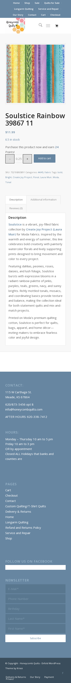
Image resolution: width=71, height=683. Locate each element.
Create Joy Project (22, 177)
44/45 (40, 172)
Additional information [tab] (44, 199)
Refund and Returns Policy (23, 528)
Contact (32, 14)
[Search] (38, 26)
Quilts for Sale (52, 2)
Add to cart (44, 158)
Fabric (48, 172)
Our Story (18, 14)
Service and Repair (48, 8)
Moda (56, 177)
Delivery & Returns (18, 511)
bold (60, 172)
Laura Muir (46, 177)
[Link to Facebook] (63, 673)
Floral (36, 177)
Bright (8, 177)
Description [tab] (16, 199)
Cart (43, 14)
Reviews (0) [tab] (15, 208)
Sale (37, 2)
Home (16, 2)
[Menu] (48, 25)
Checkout (55, 14)
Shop (27, 2)
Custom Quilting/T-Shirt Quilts (25, 506)
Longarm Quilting (24, 8)
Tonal (8, 182)
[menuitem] (16, 3)
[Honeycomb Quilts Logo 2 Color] (29, 26)
